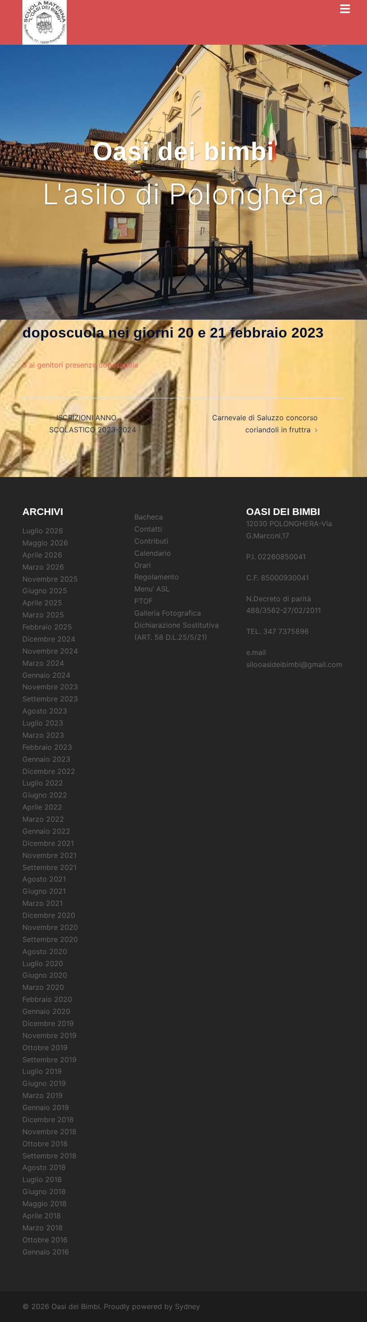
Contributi (151, 540)
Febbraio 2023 (47, 747)
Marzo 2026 (43, 566)
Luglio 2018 (42, 1179)
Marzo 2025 (43, 614)
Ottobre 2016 (45, 1239)
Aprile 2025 (42, 602)
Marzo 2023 (43, 735)
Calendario (152, 553)
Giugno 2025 (44, 590)
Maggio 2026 (45, 542)
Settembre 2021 (49, 867)
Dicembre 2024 (48, 638)
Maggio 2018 (44, 1203)
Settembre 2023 (50, 698)
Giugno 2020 (44, 975)
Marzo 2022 (43, 819)
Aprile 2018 (41, 1215)
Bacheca (148, 516)
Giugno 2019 (44, 1083)
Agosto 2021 (44, 878)
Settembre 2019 (49, 1059)
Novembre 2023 (50, 686)
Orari (142, 565)
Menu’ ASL (152, 588)
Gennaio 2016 (45, 1251)
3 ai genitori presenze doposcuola (80, 364)
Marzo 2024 (43, 663)
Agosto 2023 (44, 710)
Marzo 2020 (43, 987)
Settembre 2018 (49, 1155)
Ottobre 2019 (45, 1047)
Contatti (148, 528)
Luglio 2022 (42, 782)
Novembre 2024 (50, 650)
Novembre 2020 (50, 927)
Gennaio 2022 (46, 831)
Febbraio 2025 (47, 626)
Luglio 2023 (42, 722)
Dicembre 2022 (48, 771)
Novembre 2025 (50, 578)
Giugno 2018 (44, 1191)
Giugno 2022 (44, 794)
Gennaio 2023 (46, 759)
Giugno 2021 (44, 891)
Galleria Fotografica (167, 612)
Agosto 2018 (44, 1167)
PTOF (143, 600)
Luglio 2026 (42, 530)
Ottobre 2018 (45, 1143)
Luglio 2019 (42, 1071)
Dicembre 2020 (48, 915)
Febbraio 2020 (47, 999)
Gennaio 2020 (46, 1011)
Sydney (187, 1306)
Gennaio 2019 (45, 1107)
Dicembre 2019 (48, 1023)
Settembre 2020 (50, 939)
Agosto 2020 (44, 951)
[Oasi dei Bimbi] (44, 19)
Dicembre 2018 (48, 1119)
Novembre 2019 (49, 1035)
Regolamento (156, 576)
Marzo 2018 (42, 1227)
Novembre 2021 (49, 855)
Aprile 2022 (42, 806)
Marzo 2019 (42, 1095)
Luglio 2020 (42, 963)
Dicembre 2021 (48, 843)
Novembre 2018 (49, 1131)
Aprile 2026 (42, 554)
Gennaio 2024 (46, 675)
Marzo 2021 (42, 903)
